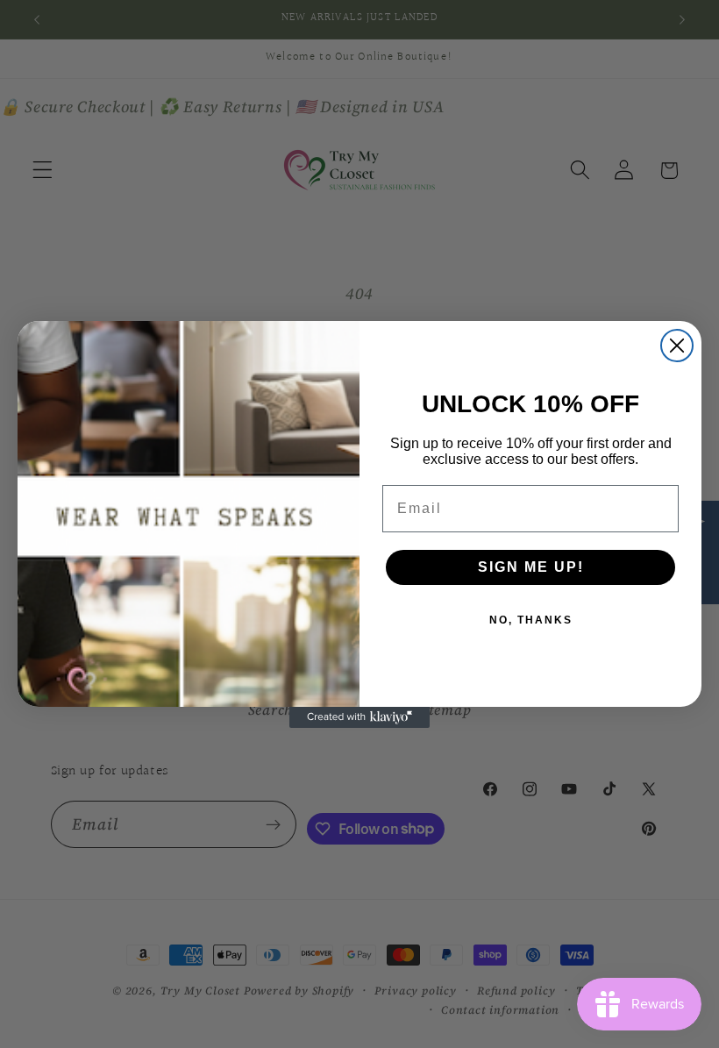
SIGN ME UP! (531, 567)
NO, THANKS (531, 620)
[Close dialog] (677, 345)
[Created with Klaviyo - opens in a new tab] (359, 717)
